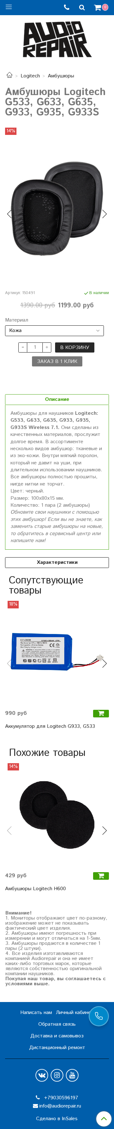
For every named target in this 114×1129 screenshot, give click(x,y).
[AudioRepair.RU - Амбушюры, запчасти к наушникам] (57, 38)
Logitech (30, 76)
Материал (16, 320)
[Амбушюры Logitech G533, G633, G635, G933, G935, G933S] (57, 208)
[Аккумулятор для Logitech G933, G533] (57, 652)
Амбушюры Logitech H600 (35, 888)
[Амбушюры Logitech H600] (57, 815)
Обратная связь (57, 1024)
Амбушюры (61, 76)
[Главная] (9, 76)
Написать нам (36, 1012)
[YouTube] (72, 1075)
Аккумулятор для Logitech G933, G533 (50, 726)
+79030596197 (60, 1098)
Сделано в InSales (57, 1118)
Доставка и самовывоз (57, 1036)
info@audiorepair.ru (60, 1106)
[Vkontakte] (41, 1075)
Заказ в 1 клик (57, 361)
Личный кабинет (75, 1012)
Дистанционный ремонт (57, 1047)
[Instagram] (57, 1075)
